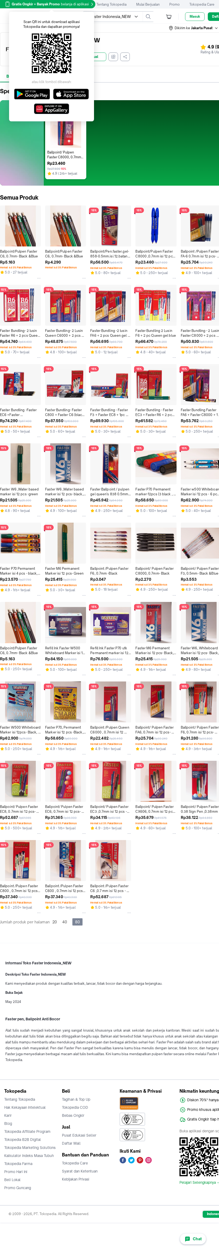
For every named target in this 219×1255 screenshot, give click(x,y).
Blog (8, 1123)
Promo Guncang (17, 1188)
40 (64, 922)
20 (54, 922)
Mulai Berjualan (148, 4)
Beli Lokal (12, 1180)
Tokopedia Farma (18, 1164)
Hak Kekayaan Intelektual (25, 1107)
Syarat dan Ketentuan (79, 1171)
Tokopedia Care (201, 4)
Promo (174, 4)
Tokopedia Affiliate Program (27, 1131)
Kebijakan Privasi (75, 1179)
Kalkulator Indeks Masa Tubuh (29, 1155)
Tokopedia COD (75, 1107)
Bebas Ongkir (73, 1115)
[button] (193, 28)
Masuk (195, 16)
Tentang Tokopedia (111, 4)
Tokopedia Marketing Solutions (30, 1147)
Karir (8, 1115)
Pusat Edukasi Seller (79, 1135)
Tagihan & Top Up (76, 1099)
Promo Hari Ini (15, 1172)
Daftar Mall (71, 1143)
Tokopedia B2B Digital (22, 1139)
